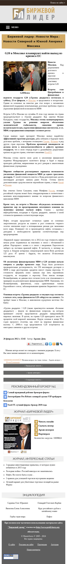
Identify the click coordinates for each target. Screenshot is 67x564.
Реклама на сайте (26, 544)
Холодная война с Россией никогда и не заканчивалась (29, 471)
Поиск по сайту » (57, 3)
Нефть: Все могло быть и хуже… (20, 475)
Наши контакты (33, 549)
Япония (8, 185)
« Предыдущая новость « (33, 366)
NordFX (48, 152)
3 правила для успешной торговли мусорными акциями (30, 478)
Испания (54, 141)
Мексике (32, 100)
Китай (61, 182)
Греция (46, 141)
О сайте (11, 544)
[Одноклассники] (54, 344)
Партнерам (44, 434)
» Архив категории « (33, 373)
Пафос (49, 516)
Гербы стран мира (17, 516)
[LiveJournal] (61, 344)
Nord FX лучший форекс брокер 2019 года (27, 405)
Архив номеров (46, 430)
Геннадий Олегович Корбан (49, 503)
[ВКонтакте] (47, 344)
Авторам (55, 544)
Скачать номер (46, 425)
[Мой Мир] (57, 344)
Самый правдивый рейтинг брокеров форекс (28, 392)
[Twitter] (50, 344)
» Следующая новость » (33, 380)
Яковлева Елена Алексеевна (18, 508)
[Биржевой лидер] (33, 20)
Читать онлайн (46, 421)
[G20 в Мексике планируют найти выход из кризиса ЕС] (24, 90)
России (52, 190)
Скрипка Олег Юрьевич (17, 503)
